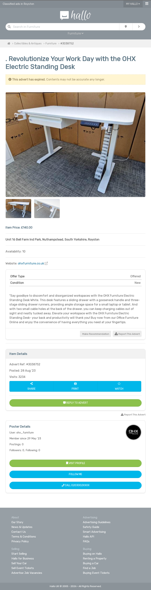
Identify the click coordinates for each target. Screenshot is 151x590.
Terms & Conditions (23, 536)
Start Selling (19, 553)
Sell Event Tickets (22, 568)
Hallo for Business (22, 558)
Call (76, 485)
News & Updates (21, 527)
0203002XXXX (80, 485)
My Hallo (132, 4)
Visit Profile (76, 463)
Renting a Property (94, 558)
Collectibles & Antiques (28, 43)
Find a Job (89, 568)
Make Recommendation (95, 334)
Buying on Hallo (92, 553)
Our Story (17, 522)
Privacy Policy (20, 541)
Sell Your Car (19, 563)
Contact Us (18, 531)
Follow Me (75, 474)
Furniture (51, 43)
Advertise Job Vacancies (26, 573)
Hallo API (88, 536)
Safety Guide (91, 527)
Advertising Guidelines (96, 522)
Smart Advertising (94, 531)
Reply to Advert (77, 402)
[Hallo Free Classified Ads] (75, 15)
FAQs (86, 541)
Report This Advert (129, 334)
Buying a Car (91, 563)
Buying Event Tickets (96, 573)
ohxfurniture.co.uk (31, 263)
